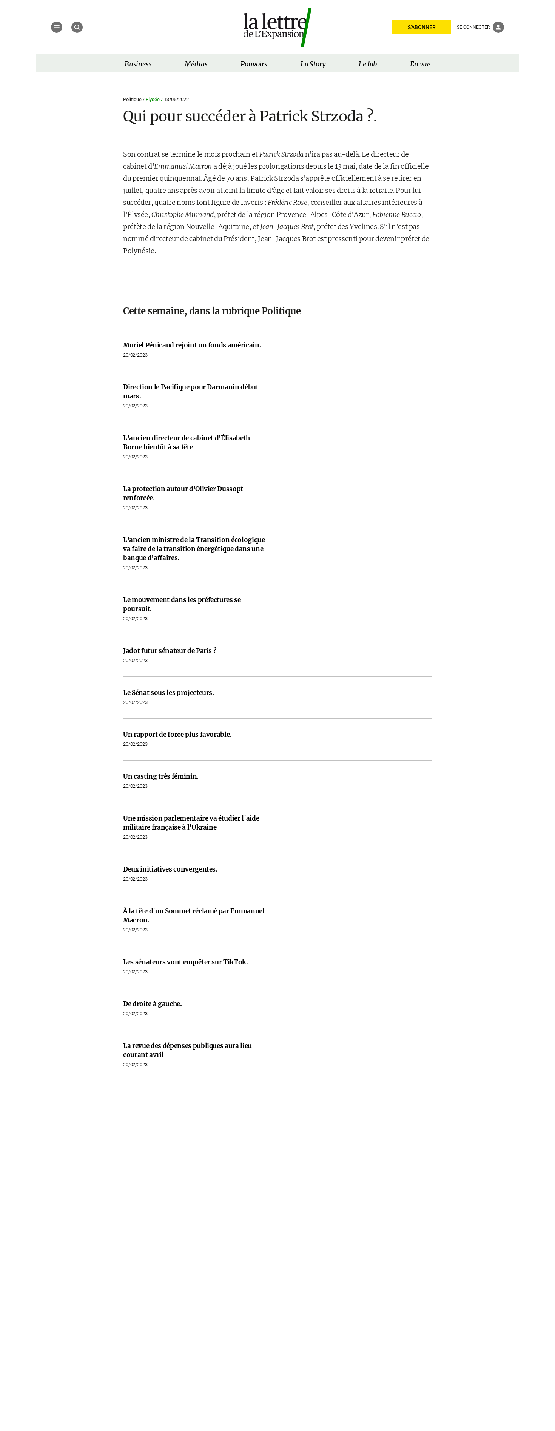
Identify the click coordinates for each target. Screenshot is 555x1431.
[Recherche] (77, 27)
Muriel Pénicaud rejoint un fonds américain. (192, 345)
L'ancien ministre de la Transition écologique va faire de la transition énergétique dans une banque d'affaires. (194, 549)
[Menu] (56, 27)
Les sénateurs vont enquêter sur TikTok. (185, 962)
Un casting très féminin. (161, 776)
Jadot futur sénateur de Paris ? (169, 651)
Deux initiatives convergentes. (170, 869)
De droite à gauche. (152, 1004)
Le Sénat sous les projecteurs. (168, 693)
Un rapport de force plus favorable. (177, 734)
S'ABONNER (422, 27)
